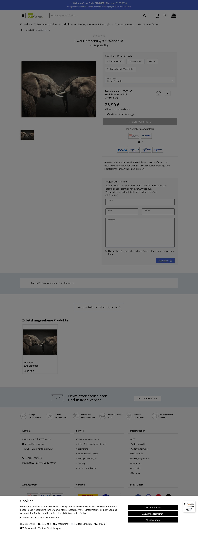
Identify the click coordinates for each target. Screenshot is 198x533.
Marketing (63, 523)
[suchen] (144, 15)
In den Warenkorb (140, 121)
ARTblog (81, 463)
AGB (133, 439)
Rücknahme (82, 449)
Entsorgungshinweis (140, 458)
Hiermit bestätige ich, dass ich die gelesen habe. (141, 253)
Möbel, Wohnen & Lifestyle (94, 24)
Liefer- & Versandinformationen (91, 444)
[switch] (189, 509)
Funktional (30, 528)
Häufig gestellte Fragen (87, 453)
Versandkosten (123, 109)
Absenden (163, 260)
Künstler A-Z (27, 24)
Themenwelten (124, 24)
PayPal (102, 523)
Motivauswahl (45, 24)
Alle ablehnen (153, 519)
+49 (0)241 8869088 (33, 458)
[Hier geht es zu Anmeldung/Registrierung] (157, 16)
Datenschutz (137, 453)
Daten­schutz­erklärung (33, 517)
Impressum (136, 463)
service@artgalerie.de (34, 444)
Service (80, 430)
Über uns (135, 473)
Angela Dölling (101, 45)
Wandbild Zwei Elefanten (31, 364)
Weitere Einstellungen (49, 528)
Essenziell (30, 523)
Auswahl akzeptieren (152, 513)
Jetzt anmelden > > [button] (147, 398)
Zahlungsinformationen (88, 439)
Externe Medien (84, 523)
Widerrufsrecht (138, 444)
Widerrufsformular (139, 449)
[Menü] (193, 502)
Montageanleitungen (86, 458)
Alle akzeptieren (153, 507)
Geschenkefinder (148, 24)
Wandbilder (66, 24)
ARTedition (136, 468)
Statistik (46, 523)
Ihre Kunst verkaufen (86, 468)
